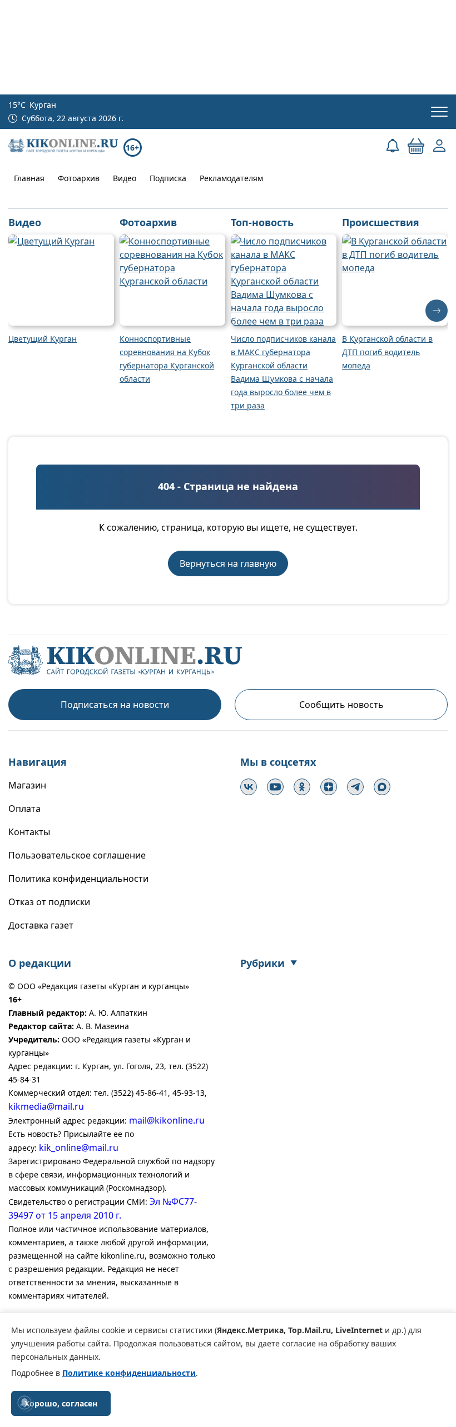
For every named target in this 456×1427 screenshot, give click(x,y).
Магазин (27, 785)
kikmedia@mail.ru (46, 1106)
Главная (29, 178)
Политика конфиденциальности (78, 878)
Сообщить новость (341, 704)
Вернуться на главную (228, 563)
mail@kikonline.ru (167, 1120)
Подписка (168, 178)
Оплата (24, 808)
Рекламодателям (231, 178)
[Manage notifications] (24, 1402)
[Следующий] (436, 311)
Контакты (29, 832)
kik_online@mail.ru (78, 1147)
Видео (124, 178)
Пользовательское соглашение (77, 855)
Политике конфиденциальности (129, 1373)
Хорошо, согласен (60, 1403)
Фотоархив (79, 178)
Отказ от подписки (49, 902)
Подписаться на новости (115, 704)
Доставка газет (40, 925)
